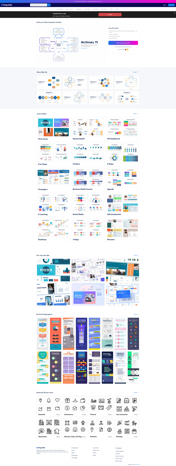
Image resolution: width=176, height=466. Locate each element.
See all (135, 72)
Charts (111, 9)
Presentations (60, 9)
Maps (117, 9)
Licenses (118, 453)
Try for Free (171, 5)
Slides (71, 9)
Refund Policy (119, 461)
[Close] (174, 12)
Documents (95, 9)
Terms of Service (120, 456)
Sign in (164, 5)
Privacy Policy (119, 458)
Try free (110, 14)
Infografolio (137, 464)
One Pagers (87, 9)
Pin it (40, 27)
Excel (67, 9)
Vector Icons (103, 9)
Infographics (78, 9)
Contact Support (120, 451)
